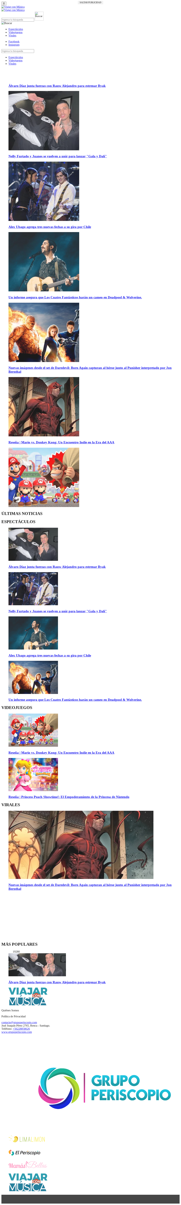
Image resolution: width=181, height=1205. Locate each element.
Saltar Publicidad (90, 2)
